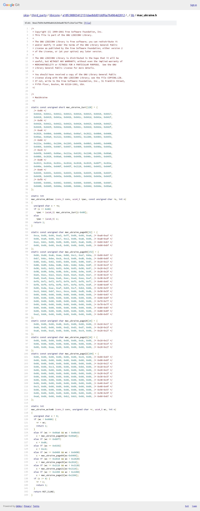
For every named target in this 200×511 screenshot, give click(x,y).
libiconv (54, 15)
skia (26, 15)
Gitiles (19, 506)
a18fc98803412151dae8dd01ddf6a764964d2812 (93, 15)
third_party (39, 15)
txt (187, 506)
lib (132, 15)
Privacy (27, 506)
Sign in (193, 4)
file (87, 23)
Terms (36, 506)
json (194, 506)
